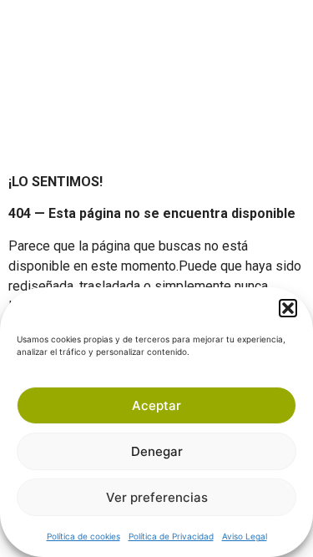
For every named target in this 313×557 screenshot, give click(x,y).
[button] (288, 308)
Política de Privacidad (171, 536)
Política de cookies (83, 536)
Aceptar (156, 405)
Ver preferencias (157, 497)
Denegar (157, 451)
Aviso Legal (244, 536)
